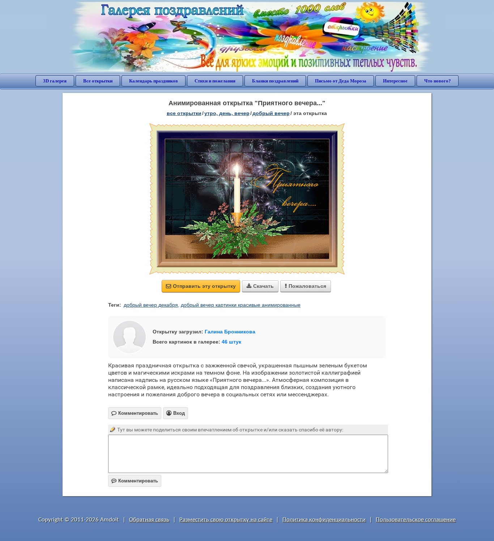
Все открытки (97, 81)
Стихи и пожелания (215, 81)
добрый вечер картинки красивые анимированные (241, 305)
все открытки (184, 113)
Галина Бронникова (230, 332)
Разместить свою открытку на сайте (225, 520)
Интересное (395, 81)
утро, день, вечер (227, 113)
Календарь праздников (153, 81)
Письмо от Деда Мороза (340, 81)
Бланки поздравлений (275, 81)
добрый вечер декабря (151, 305)
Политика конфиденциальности (324, 520)
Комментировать (134, 481)
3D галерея (55, 81)
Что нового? (437, 81)
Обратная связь (149, 520)
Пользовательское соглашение (416, 520)
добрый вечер (271, 113)
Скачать (260, 286)
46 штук (231, 342)
